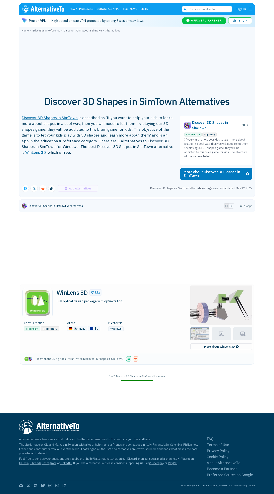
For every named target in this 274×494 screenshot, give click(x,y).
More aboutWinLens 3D (219, 346)
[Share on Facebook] (25, 188)
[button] (95, 292)
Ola (46, 444)
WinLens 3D (35, 152)
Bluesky (24, 463)
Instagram (49, 463)
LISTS (144, 9)
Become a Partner (222, 469)
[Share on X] (34, 188)
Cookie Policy (217, 457)
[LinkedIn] (64, 486)
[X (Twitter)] (28, 486)
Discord (132, 459)
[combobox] (207, 9)
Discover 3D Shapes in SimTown (50, 117)
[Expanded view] (226, 205)
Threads (35, 463)
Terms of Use (218, 444)
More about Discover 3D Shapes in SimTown (212, 174)
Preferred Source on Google (230, 475)
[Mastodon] (35, 486)
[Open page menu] (250, 9)
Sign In (241, 9)
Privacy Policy (218, 450)
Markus (59, 444)
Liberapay (157, 463)
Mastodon (187, 459)
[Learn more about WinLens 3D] (37, 303)
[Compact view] (231, 205)
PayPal (172, 463)
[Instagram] (57, 486)
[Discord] (21, 486)
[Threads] (50, 486)
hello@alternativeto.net (101, 459)
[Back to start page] (45, 9)
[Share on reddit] (43, 188)
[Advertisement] (137, 62)
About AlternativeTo (223, 463)
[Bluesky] (43, 486)
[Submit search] (185, 9)
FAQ (210, 438)
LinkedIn (66, 463)
